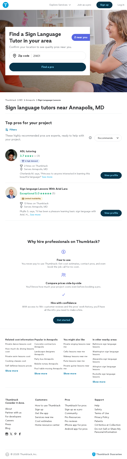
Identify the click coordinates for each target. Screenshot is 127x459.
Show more (11, 370)
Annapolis (30, 100)
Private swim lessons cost (17, 356)
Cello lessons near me (74, 351)
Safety (98, 409)
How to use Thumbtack (47, 405)
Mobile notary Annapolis (46, 364)
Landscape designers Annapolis (44, 353)
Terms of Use (102, 413)
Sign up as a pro (73, 409)
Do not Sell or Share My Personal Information (108, 431)
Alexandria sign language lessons (105, 360)
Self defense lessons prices (18, 366)
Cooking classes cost (15, 361)
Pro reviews (71, 421)
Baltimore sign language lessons (104, 345)
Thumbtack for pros (75, 405)
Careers (9, 420)
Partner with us (13, 412)
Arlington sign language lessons (104, 368)
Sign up (39, 409)
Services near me (44, 417)
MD (21, 100)
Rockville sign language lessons (104, 375)
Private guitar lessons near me (76, 367)
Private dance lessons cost (18, 344)
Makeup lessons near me (75, 356)
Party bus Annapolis (44, 359)
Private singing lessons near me (77, 345)
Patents (99, 421)
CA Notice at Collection (108, 425)
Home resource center (47, 425)
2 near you (80, 37)
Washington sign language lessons (106, 353)
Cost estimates (43, 421)
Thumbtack (10, 100)
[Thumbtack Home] (5, 5)
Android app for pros (76, 429)
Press (8, 424)
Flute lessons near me (74, 361)
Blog (7, 428)
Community (71, 413)
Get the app (41, 413)
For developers (13, 416)
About (8, 408)
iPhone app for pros (75, 425)
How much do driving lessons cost (19, 350)
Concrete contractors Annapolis (45, 345)
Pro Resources (73, 417)
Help (97, 405)
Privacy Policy (102, 417)
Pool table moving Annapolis (48, 368)
